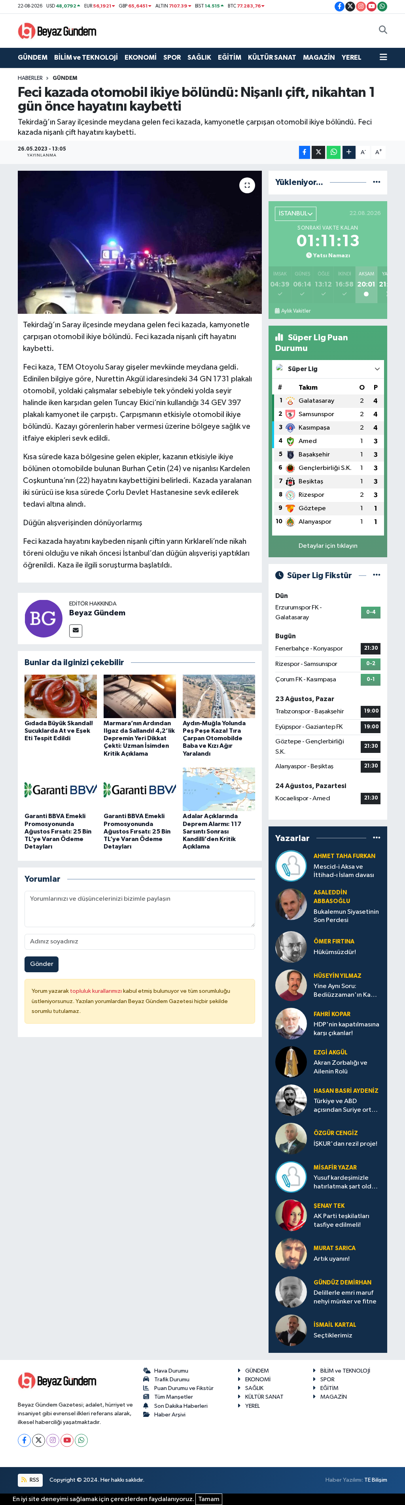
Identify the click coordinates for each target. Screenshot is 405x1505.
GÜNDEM (32, 57)
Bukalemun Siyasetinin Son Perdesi (346, 916)
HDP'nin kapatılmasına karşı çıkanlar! (346, 1028)
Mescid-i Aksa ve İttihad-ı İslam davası (344, 871)
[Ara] (383, 31)
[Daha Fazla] (349, 152)
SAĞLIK (199, 57)
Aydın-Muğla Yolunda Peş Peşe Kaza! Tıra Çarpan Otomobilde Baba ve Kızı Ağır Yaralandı (214, 738)
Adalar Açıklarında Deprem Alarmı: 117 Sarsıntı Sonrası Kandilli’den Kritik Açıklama (212, 831)
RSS (33, 1480)
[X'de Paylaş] (318, 152)
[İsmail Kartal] (291, 1330)
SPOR (172, 57)
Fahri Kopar (332, 1014)
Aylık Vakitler (295, 311)
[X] (38, 1440)
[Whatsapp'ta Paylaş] (334, 152)
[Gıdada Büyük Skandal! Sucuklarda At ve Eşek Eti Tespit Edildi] (61, 696)
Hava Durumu (171, 1371)
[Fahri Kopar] (291, 1023)
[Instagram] (52, 1440)
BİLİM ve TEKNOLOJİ (86, 57)
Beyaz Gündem (97, 613)
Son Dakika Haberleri (181, 1406)
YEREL (351, 57)
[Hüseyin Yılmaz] (291, 985)
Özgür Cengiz (336, 1133)
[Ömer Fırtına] (291, 946)
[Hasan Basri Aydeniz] (291, 1100)
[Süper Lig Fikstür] (376, 575)
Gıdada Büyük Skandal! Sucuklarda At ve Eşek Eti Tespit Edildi (59, 730)
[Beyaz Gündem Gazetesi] (57, 30)
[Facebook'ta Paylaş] (304, 152)
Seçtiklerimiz (333, 1335)
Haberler (30, 78)
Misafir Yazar (335, 1168)
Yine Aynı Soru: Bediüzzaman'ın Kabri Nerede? (346, 991)
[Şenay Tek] (291, 1215)
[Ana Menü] (383, 58)
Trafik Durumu (171, 1379)
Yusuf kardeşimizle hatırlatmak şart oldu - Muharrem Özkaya (346, 1183)
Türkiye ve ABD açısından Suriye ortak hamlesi (346, 1106)
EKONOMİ (141, 57)
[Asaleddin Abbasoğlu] (291, 904)
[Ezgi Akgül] (291, 1061)
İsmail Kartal (335, 1325)
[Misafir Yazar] (291, 1176)
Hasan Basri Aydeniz (346, 1091)
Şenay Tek (329, 1206)
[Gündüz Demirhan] (291, 1291)
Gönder (41, 964)
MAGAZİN (319, 57)
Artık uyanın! (332, 1259)
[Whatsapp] (81, 1440)
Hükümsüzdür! (335, 952)
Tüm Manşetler (173, 1397)
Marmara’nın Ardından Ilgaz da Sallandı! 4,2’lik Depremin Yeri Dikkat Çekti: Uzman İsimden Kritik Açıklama (139, 738)
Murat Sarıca (335, 1248)
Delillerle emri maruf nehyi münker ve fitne (345, 1297)
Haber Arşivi (169, 1415)
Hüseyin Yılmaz (337, 976)
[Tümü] (376, 182)
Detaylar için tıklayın (328, 546)
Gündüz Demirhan (342, 1283)
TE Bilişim (375, 1480)
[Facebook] (24, 1440)
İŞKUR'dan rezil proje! (345, 1144)
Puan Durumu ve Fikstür (184, 1388)
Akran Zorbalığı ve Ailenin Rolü (340, 1067)
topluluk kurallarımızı (96, 991)
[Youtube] (67, 1440)
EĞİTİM (229, 57)
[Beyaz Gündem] (43, 618)
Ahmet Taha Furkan (344, 856)
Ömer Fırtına (334, 942)
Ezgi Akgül (331, 1053)
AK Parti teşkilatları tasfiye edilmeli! (341, 1220)
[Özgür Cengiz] (291, 1138)
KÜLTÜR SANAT (272, 57)
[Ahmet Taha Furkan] (291, 865)
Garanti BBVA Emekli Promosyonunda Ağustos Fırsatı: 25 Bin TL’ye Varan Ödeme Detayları (58, 831)
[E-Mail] (75, 630)
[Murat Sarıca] (291, 1253)
